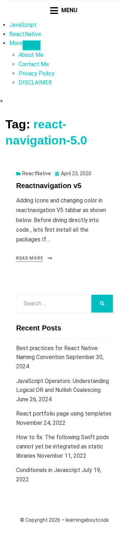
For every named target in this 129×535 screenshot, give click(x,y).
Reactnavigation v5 (48, 186)
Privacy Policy (36, 73)
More (16, 43)
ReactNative (25, 34)
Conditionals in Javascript (48, 470)
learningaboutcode (87, 520)
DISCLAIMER (35, 82)
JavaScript (23, 24)
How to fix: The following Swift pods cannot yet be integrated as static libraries (62, 446)
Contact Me (34, 64)
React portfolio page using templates (63, 413)
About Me (31, 54)
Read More (29, 258)
